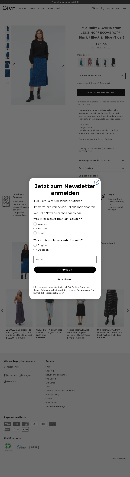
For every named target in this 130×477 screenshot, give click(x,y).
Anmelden (65, 269)
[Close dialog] (96, 182)
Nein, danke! (65, 279)
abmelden (59, 293)
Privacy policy (83, 290)
